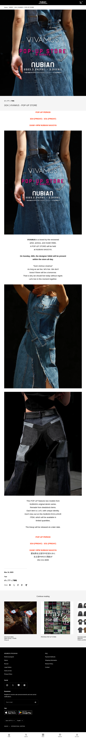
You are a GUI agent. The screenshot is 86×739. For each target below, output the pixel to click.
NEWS (11, 7)
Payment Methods (50, 657)
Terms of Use (8, 671)
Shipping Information (51, 660)
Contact (47, 667)
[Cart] (81, 2)
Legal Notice (7, 667)
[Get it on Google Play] (25, 712)
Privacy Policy (8, 674)
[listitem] (14, 585)
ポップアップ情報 (9, 101)
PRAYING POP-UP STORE (48, 637)
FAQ (46, 653)
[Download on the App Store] (10, 712)
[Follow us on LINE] (19, 685)
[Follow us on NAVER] (24, 685)
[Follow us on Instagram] (7, 685)
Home (6, 7)
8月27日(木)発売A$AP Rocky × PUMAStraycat (10, 638)
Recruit (6, 664)
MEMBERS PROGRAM (10, 653)
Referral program (9, 657)
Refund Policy (49, 664)
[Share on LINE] (10, 585)
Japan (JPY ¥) (9, 720)
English (19, 720)
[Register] (35, 702)
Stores (6, 660)
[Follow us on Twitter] (13, 685)
